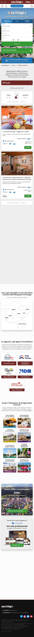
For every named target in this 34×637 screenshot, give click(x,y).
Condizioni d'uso (17, 628)
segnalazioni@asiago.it (19, 624)
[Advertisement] (17, 224)
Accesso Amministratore (6, 631)
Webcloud (7, 628)
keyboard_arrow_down (10, 97)
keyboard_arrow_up (8, 97)
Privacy (11, 628)
